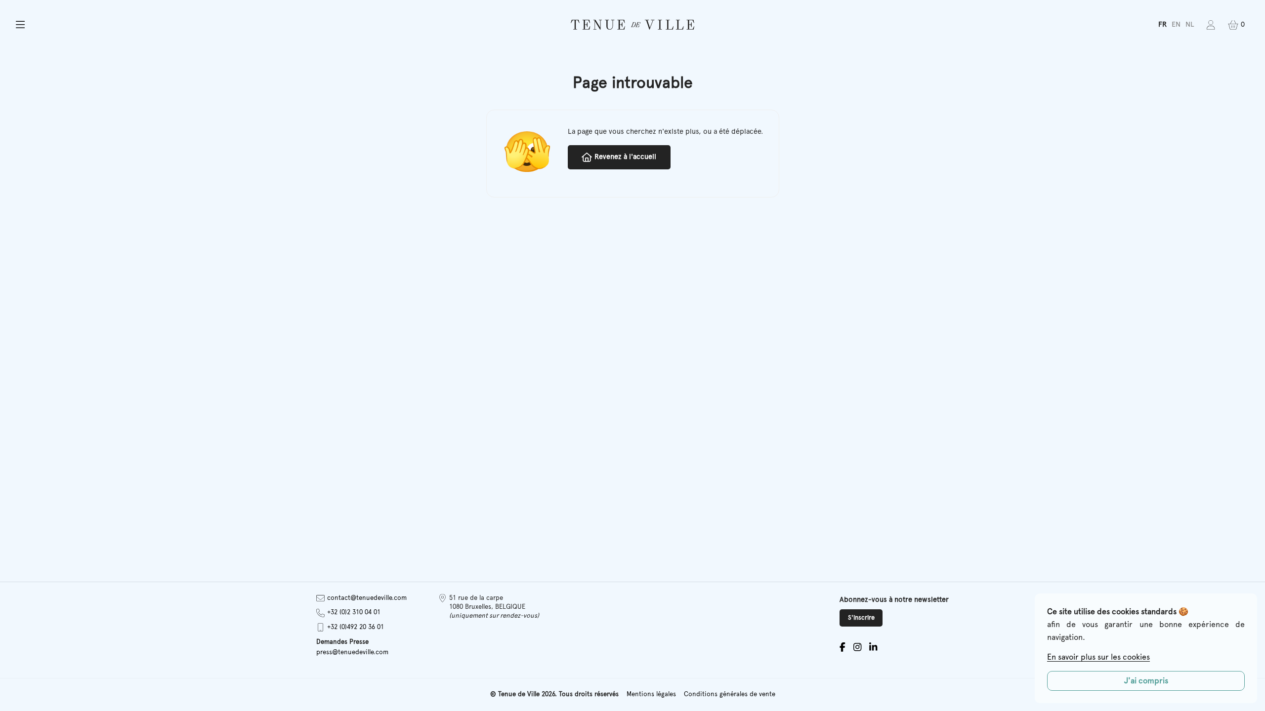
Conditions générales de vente (729, 694)
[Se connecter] (1211, 25)
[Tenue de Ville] (632, 25)
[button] (213, 25)
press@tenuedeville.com (352, 652)
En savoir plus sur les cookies (1098, 657)
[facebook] (842, 647)
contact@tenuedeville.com (367, 598)
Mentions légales (651, 694)
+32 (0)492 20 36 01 (355, 627)
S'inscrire (861, 618)
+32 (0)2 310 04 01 (353, 612)
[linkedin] (873, 647)
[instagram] (857, 647)
